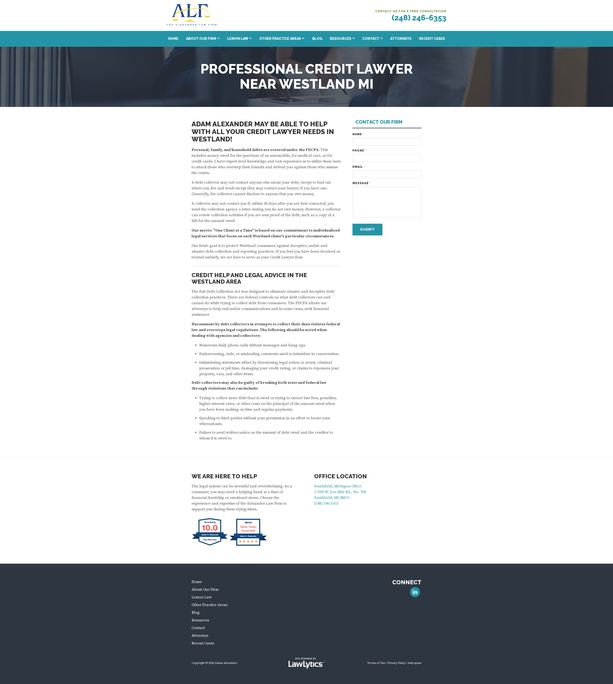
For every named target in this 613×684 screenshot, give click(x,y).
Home (173, 39)
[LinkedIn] (415, 592)
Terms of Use (376, 663)
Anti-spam (414, 663)
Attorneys (400, 39)
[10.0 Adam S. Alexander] (210, 545)
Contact (370, 39)
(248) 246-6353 (419, 17)
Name (358, 134)
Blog (317, 39)
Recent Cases (432, 39)
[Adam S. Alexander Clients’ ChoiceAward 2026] (248, 545)
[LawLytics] (306, 663)
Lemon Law (237, 39)
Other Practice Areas (280, 39)
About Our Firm (201, 39)
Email (358, 167)
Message (361, 183)
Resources (340, 39)
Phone (359, 150)
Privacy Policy (396, 663)
